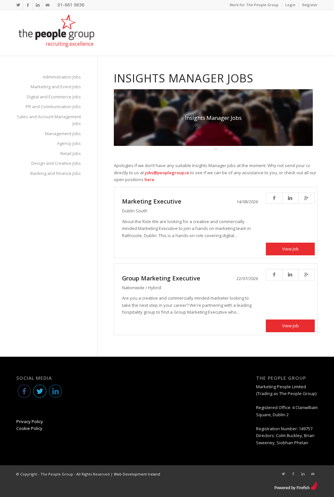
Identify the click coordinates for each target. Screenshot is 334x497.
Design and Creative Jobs (56, 163)
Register (310, 4)
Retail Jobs (70, 153)
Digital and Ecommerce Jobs (54, 97)
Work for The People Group (254, 4)
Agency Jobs (69, 143)
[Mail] (48, 5)
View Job (290, 249)
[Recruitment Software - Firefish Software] (296, 488)
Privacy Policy (29, 421)
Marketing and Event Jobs (56, 87)
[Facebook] (28, 5)
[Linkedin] (37, 5)
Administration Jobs (62, 77)
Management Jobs (63, 133)
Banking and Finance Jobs (55, 173)
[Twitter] (18, 5)
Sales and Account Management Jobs (49, 120)
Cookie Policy (29, 428)
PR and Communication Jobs (53, 106)
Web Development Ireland (137, 474)
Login (290, 4)
